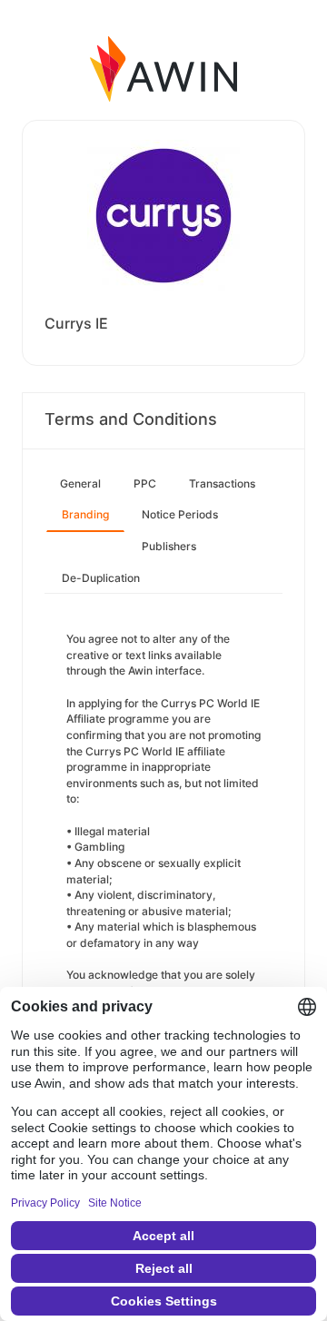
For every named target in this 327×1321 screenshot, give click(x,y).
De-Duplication (101, 578)
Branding (85, 514)
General (80, 483)
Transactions (222, 483)
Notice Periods (180, 514)
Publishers (169, 546)
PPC (145, 483)
